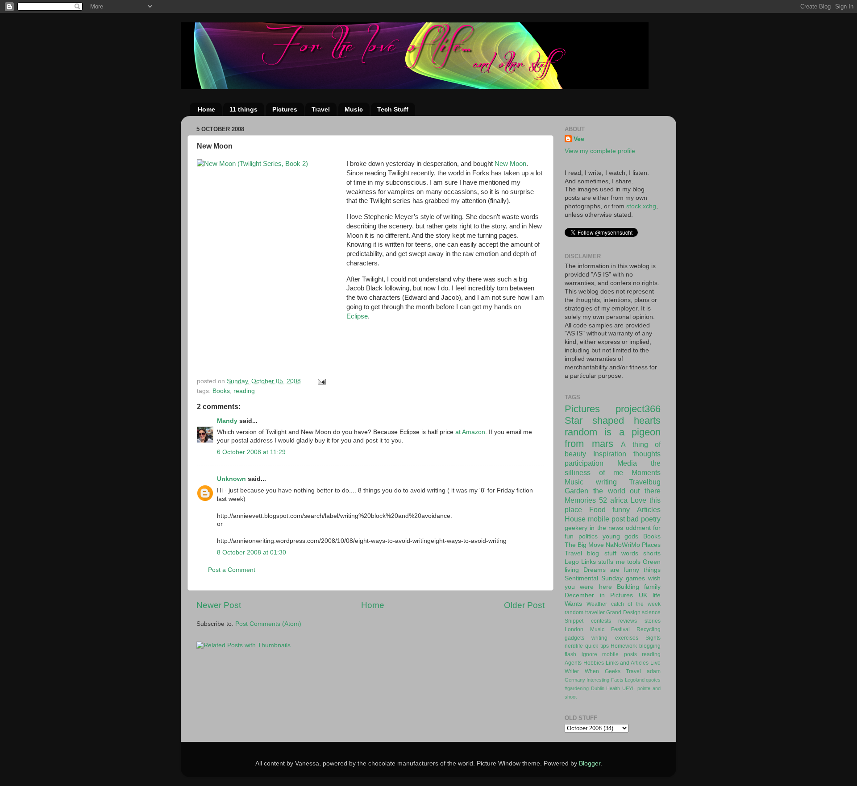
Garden (576, 491)
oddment (638, 528)
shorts (652, 553)
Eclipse (357, 316)
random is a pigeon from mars (613, 437)
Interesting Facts (605, 680)
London (574, 629)
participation (584, 463)
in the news (606, 528)
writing (606, 482)
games (635, 578)
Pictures (284, 109)
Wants (573, 603)
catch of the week (636, 604)
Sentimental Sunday (594, 578)
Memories (580, 500)
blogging (650, 646)
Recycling (649, 629)
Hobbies (593, 663)
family (652, 586)
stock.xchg (641, 206)
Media (627, 463)
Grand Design (623, 612)
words (629, 553)
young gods (621, 536)
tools (634, 561)
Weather (597, 604)
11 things (243, 109)
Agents (573, 663)
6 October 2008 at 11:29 (251, 452)
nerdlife (574, 646)
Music (354, 109)
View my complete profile (600, 151)
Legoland (635, 680)
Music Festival (610, 629)
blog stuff (601, 553)
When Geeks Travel (613, 671)
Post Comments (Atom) (268, 624)
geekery (576, 528)
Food (597, 509)
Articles (649, 509)
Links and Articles (627, 663)
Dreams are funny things (622, 570)
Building (628, 586)
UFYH (629, 688)
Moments (646, 472)
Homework (624, 646)
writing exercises (614, 638)
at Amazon (470, 432)
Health (613, 688)
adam (654, 671)
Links (588, 561)
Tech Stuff (392, 109)
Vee (579, 139)
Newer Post (218, 605)
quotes (653, 680)
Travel (321, 109)
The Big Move (584, 545)
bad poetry (644, 519)
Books (221, 391)
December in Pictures (599, 595)
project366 (638, 408)
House (575, 519)
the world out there (627, 491)
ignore (589, 654)
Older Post (524, 605)
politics (588, 536)
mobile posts (619, 654)
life (657, 595)
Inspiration (609, 454)
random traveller (585, 612)
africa (619, 500)
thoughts (647, 454)
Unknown (231, 479)
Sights (653, 638)
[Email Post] (321, 381)
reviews (627, 621)
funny (621, 509)
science (651, 612)
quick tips (597, 646)
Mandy (227, 421)
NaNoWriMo (623, 545)
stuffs (605, 561)
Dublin (597, 688)
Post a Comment (231, 570)
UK (643, 595)
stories (653, 621)
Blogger (589, 763)
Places (651, 545)
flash (570, 654)
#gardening (577, 688)
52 (603, 500)
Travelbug (645, 482)
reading (244, 391)
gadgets (574, 638)
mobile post (606, 519)
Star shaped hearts (613, 420)
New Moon (510, 163)
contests (601, 621)
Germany (575, 680)
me (620, 561)
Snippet (574, 621)
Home (206, 109)
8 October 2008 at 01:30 (251, 552)
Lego (572, 561)
